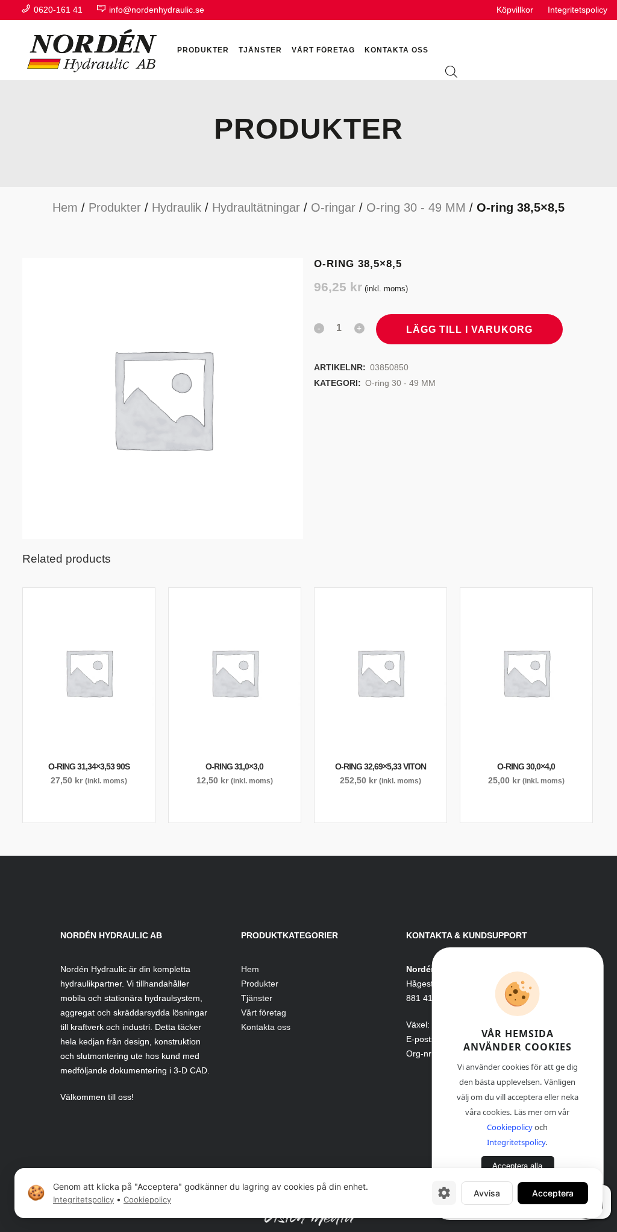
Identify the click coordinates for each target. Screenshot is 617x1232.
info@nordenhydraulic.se (155, 9)
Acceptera (553, 1192)
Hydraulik (176, 207)
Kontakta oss (265, 1027)
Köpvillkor (514, 9)
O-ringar (333, 207)
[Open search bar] (451, 73)
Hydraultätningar (256, 207)
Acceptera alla (517, 1165)
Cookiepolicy (510, 1127)
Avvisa (487, 1192)
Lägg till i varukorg (469, 329)
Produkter (115, 207)
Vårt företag (263, 1012)
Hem (65, 207)
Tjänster (256, 998)
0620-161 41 (58, 9)
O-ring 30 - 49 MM (416, 207)
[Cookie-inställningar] (444, 1193)
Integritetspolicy (577, 9)
